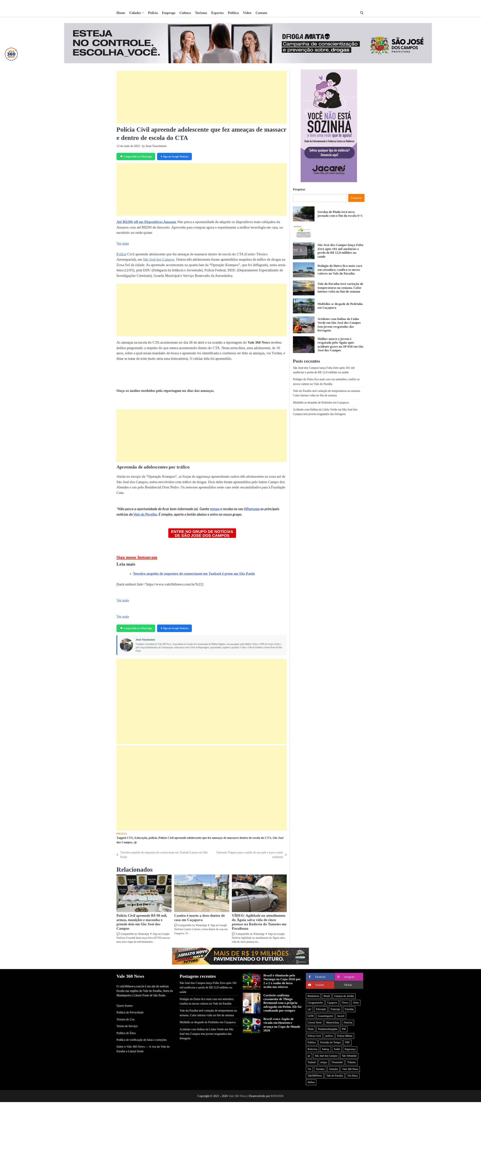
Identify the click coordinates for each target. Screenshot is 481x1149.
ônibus (311, 1082)
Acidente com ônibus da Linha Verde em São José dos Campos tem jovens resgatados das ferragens (206, 1034)
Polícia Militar (344, 1035)
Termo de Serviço (127, 1026)
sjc (135, 842)
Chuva (345, 1002)
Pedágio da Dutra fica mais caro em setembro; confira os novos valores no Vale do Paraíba (340, 269)
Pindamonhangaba (327, 1029)
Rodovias (312, 1049)
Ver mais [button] (122, 243)
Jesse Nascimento (145, 639)
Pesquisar (299, 189)
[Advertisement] (201, 97)
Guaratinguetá (325, 1015)
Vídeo (247, 13)
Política (233, 13)
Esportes (217, 13)
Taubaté (312, 1062)
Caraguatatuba (315, 1002)
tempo (215, 509)
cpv (309, 1009)
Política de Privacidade (130, 1012)
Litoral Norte (315, 1022)
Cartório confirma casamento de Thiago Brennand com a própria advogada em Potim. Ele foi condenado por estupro (282, 1003)
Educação (141, 838)
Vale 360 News (350, 1069)
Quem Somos (124, 1005)
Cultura (185, 13)
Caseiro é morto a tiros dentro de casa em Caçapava (199, 918)
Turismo (201, 13)
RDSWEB (277, 1096)
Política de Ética (126, 1033)
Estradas (349, 1009)
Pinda (311, 1029)
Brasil (327, 995)
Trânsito (351, 1062)
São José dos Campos (158, 259)
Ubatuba (333, 1069)
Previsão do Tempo (330, 1042)
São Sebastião (349, 1055)
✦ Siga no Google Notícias (174, 156)
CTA (130, 838)
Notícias (348, 1022)
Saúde (337, 1049)
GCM (310, 1015)
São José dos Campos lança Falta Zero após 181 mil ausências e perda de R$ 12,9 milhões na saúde (340, 250)
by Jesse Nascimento (154, 146)
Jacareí (340, 1015)
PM (344, 1029)
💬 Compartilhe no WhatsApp (136, 156)
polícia (153, 838)
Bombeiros (313, 995)
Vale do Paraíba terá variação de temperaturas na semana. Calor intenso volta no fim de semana (340, 287)
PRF (347, 1042)
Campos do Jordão (344, 995)
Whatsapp (252, 509)
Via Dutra (352, 1075)
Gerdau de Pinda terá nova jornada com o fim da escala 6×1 (340, 213)
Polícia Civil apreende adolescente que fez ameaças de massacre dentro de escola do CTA (214, 838)
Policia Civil (314, 1035)
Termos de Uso (125, 1019)
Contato (261, 13)
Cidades (135, 13)
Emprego (168, 13)
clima (356, 1002)
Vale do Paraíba (145, 514)
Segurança (350, 1049)
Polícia (153, 13)
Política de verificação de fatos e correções (141, 1040)
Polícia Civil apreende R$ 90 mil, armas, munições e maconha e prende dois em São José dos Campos (141, 922)
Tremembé (337, 1062)
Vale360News (315, 1075)
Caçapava (332, 1002)
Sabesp (325, 1049)
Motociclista (332, 1022)
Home (120, 13)
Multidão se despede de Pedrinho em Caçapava (321, 402)
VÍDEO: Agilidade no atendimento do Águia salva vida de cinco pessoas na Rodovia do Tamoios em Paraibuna (259, 922)
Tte (309, 1069)
